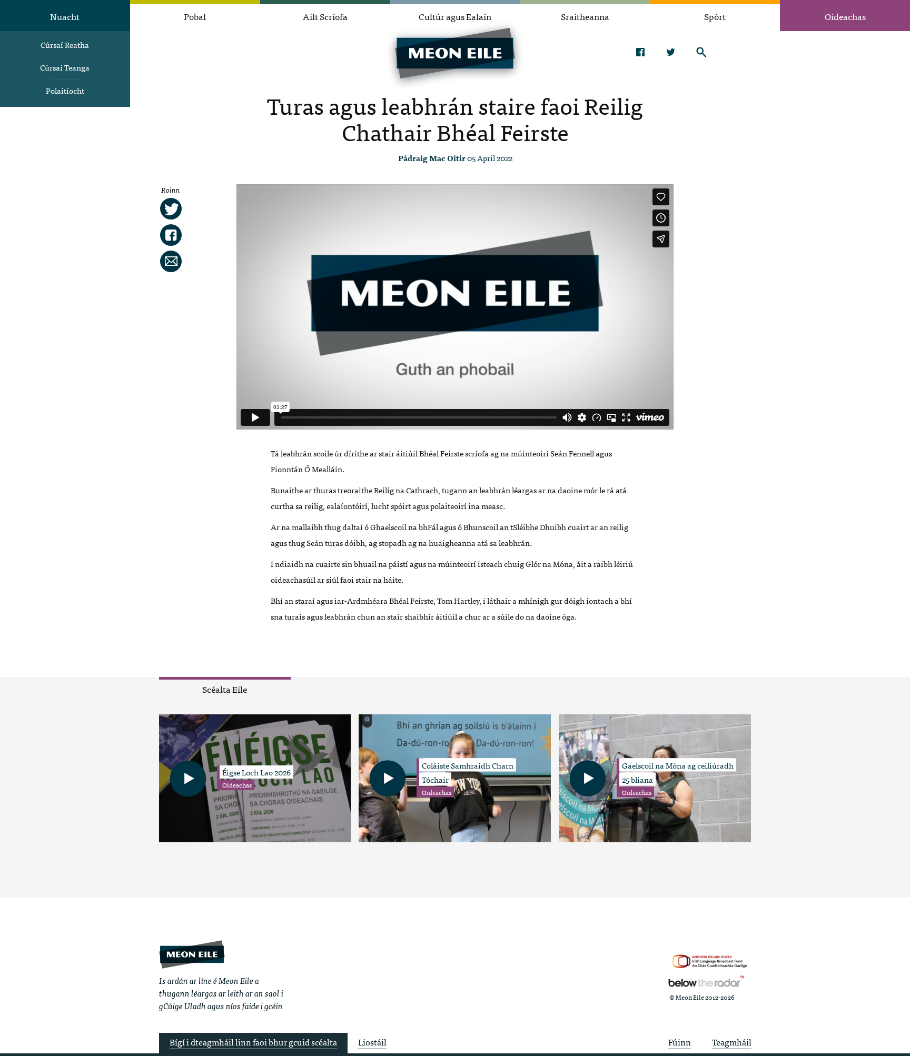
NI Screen (709, 961)
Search (701, 52)
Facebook (640, 52)
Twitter (670, 52)
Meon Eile (192, 954)
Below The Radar (706, 981)
